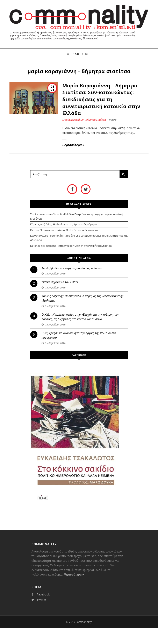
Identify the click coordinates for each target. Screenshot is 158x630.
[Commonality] (79, 41)
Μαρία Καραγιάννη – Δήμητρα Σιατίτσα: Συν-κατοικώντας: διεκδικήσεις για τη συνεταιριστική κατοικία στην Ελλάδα (101, 99)
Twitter (41, 600)
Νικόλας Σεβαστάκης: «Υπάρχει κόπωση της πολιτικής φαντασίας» (71, 246)
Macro (112, 120)
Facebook (43, 594)
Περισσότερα (73, 145)
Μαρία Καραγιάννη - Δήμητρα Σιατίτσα (84, 120)
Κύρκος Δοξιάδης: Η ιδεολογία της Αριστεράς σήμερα (63, 224)
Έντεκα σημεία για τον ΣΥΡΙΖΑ (60, 282)
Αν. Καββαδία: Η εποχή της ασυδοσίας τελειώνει (72, 268)
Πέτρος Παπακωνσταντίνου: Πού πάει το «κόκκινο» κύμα (65, 230)
